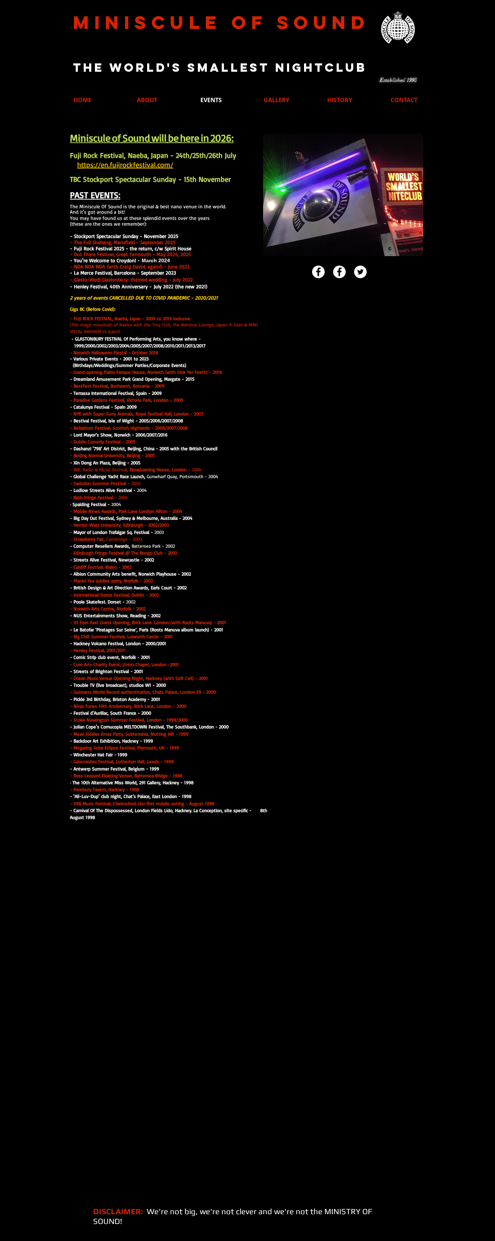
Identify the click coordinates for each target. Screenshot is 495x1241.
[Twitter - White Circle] (360, 272)
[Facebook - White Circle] (318, 272)
